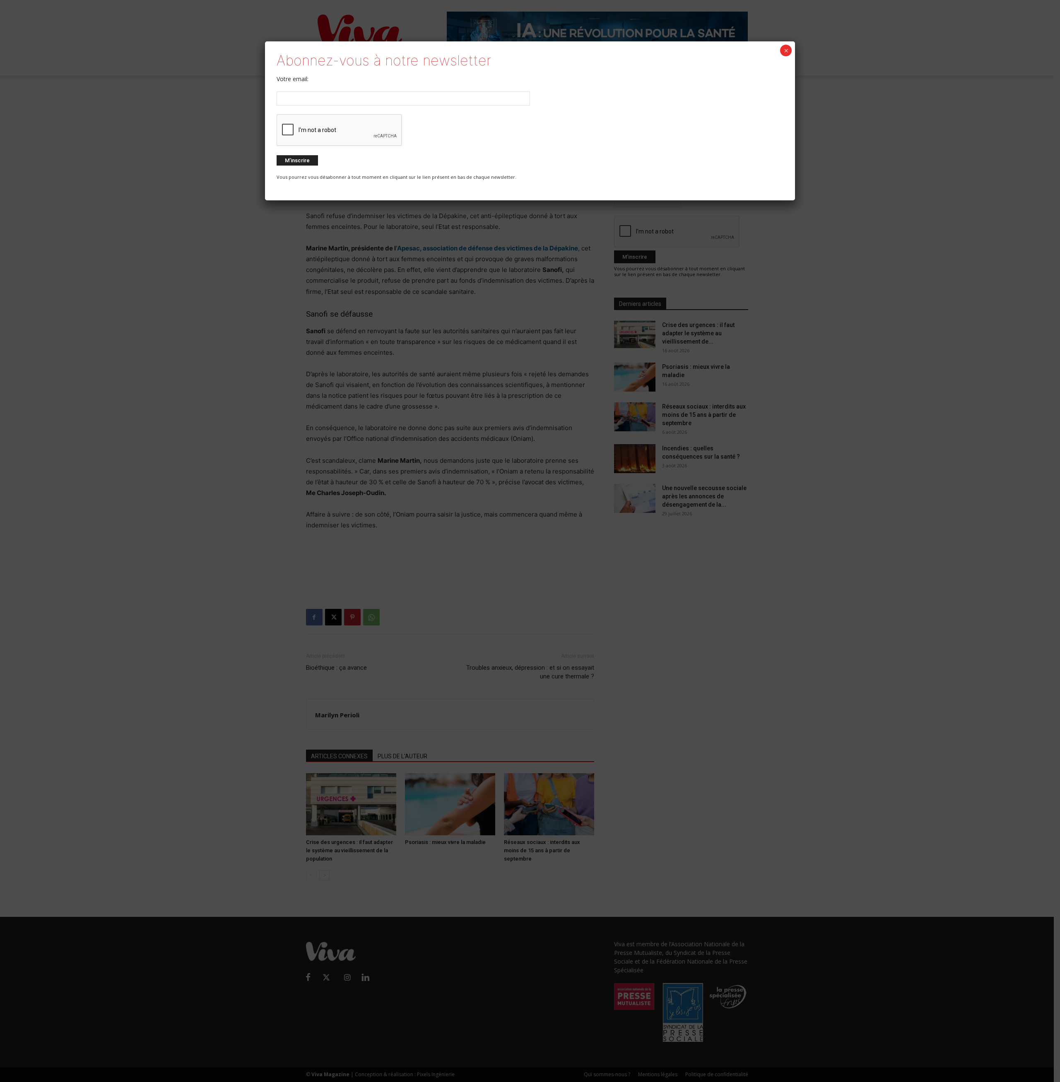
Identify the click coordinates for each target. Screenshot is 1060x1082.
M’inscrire (297, 160)
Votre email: (292, 79)
